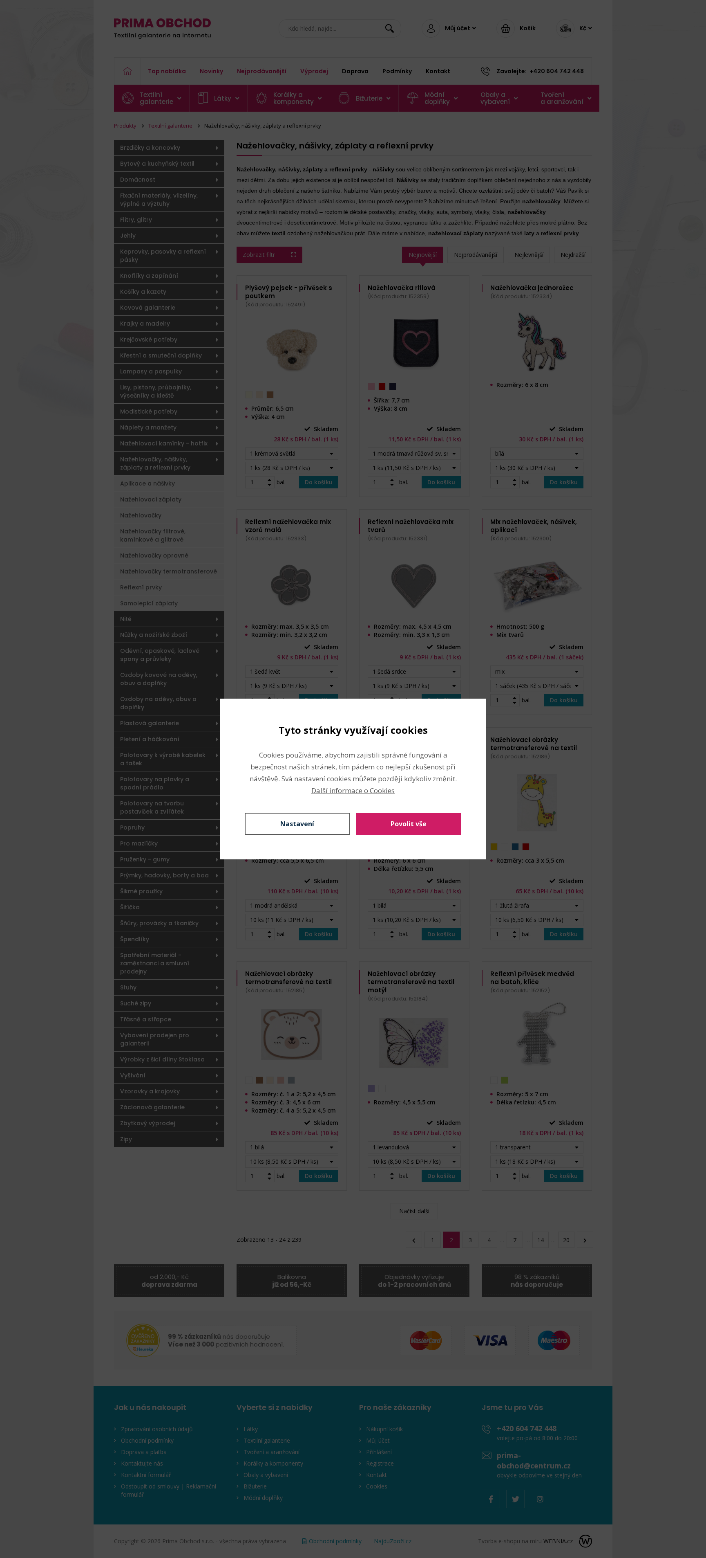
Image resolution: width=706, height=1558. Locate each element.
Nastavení (297, 823)
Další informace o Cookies (353, 790)
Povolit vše (409, 823)
